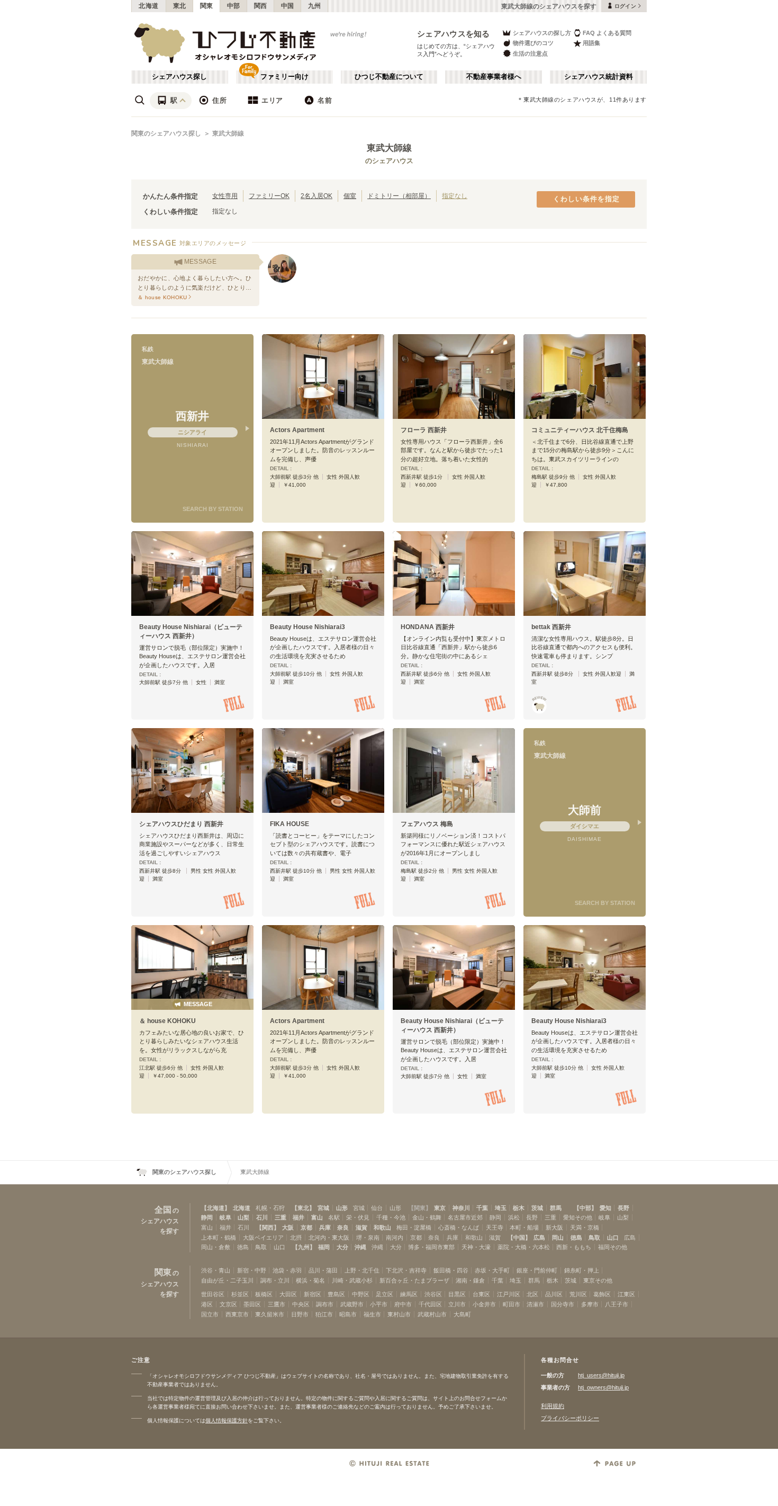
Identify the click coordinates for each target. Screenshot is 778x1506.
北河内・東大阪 (329, 1237)
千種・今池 (390, 1217)
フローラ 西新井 (424, 430)
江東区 (626, 1294)
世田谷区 (212, 1294)
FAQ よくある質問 (607, 33)
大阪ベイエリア (263, 1237)
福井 (298, 1217)
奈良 (343, 1227)
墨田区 (252, 1304)
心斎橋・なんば (458, 1227)
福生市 (372, 1314)
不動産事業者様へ (493, 76)
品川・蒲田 (323, 1270)
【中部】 (585, 1208)
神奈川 (461, 1208)
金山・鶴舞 (426, 1217)
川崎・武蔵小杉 (352, 1280)
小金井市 (484, 1304)
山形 (342, 1208)
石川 (262, 1217)
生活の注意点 (530, 53)
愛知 (605, 1208)
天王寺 (494, 1227)
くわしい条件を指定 (586, 199)
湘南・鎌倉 (470, 1280)
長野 (623, 1208)
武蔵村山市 (432, 1314)
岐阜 (225, 1217)
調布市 (324, 1304)
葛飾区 (602, 1294)
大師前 (584, 810)
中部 (233, 6)
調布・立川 (275, 1280)
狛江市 (324, 1314)
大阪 (288, 1227)
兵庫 (325, 1227)
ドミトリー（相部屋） (399, 195)
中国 (287, 6)
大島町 (462, 1314)
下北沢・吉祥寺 (406, 1270)
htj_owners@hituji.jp (603, 1387)
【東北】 (303, 1208)
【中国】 (519, 1237)
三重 (280, 1217)
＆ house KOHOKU (167, 1021)
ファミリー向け (284, 76)
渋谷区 (433, 1294)
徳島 (576, 1237)
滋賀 (361, 1227)
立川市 (457, 1304)
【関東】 (419, 1208)
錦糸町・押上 (581, 1270)
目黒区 (457, 1294)
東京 (440, 1208)
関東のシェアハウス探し (166, 133)
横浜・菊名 (310, 1280)
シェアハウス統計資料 (598, 76)
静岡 (207, 1217)
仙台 (377, 1208)
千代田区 (430, 1304)
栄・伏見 (357, 1217)
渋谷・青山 (215, 1270)
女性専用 (225, 195)
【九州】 (303, 1247)
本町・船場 (524, 1227)
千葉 (482, 1208)
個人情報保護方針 (226, 1420)
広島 (539, 1237)
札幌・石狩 (270, 1208)
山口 (613, 1237)
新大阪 (554, 1227)
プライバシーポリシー (570, 1418)
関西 (260, 6)
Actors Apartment (297, 430)
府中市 (403, 1304)
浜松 (514, 1217)
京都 (306, 1227)
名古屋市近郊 (465, 1217)
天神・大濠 (476, 1247)
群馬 (556, 1208)
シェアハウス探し (179, 76)
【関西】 (267, 1227)
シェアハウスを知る (453, 33)
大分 (342, 1247)
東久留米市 (269, 1314)
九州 (314, 6)
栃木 (518, 1208)
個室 (349, 195)
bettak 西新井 (551, 627)
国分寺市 (562, 1304)
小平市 (378, 1304)
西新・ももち (573, 1247)
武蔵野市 (352, 1304)
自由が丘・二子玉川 (227, 1280)
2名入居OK (316, 195)
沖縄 (360, 1247)
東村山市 (399, 1314)
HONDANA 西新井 (428, 627)
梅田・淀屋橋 (413, 1227)
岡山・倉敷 (215, 1247)
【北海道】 (215, 1208)
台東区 (481, 1294)
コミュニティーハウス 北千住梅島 (579, 430)
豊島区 (336, 1294)
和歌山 (382, 1227)
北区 (532, 1294)
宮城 (323, 1208)
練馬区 (409, 1294)
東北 (179, 6)
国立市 (210, 1314)
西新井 (192, 416)
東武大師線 (228, 133)
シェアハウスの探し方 (542, 33)
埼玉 (500, 1208)
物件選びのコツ (533, 43)
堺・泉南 (367, 1237)
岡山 (558, 1237)
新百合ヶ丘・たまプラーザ (414, 1280)
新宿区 (312, 1294)
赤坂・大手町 (492, 1270)
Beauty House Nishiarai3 (307, 627)
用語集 (591, 43)
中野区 (360, 1294)
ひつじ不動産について (389, 76)
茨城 (537, 1208)
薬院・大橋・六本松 (523, 1247)
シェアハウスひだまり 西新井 (181, 824)
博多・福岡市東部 (431, 1247)
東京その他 (597, 1280)
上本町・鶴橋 (218, 1237)
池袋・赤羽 (287, 1270)
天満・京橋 (584, 1227)
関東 (206, 6)
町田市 (511, 1304)
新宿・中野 (251, 1270)
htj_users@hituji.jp (601, 1375)
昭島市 (348, 1314)
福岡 (324, 1247)
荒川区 (578, 1294)
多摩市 (590, 1304)
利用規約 (552, 1406)
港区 (207, 1304)
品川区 (554, 1294)
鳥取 (594, 1237)
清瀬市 (535, 1304)
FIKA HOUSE (289, 824)
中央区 (301, 1304)
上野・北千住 (362, 1270)
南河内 (394, 1237)
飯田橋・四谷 (450, 1270)
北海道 (149, 6)
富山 (317, 1217)
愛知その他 (577, 1217)
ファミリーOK (269, 195)
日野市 (300, 1314)
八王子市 (616, 1304)
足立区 (384, 1294)
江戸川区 (508, 1294)
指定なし (454, 195)
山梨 (243, 1217)
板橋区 (264, 1294)
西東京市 (237, 1314)
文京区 (228, 1304)
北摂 (296, 1237)
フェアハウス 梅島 (427, 824)
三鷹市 (276, 1304)
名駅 (334, 1217)
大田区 (288, 1294)
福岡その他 (612, 1247)
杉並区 (240, 1294)
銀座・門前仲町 (537, 1270)
